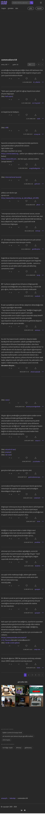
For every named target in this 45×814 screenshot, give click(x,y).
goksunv (37, 184)
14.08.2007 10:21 (28, 613)
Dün (16, 8)
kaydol (39, 8)
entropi (37, 231)
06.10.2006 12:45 (29, 231)
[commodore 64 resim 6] (36, 701)
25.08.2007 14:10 (27, 649)
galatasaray (28, 748)
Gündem (10, 8)
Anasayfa (4, 798)
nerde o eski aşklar (12, 643)
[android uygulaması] (22, 810)
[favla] (27, 78)
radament (37, 498)
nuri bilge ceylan (8, 748)
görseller (21, 682)
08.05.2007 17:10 (24, 372)
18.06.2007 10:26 (27, 498)
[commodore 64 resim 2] (22, 690)
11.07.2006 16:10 (27, 134)
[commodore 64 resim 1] (8, 690)
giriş (30, 8)
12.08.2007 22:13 (28, 589)
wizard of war (10, 449)
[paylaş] (35, 78)
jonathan (37, 542)
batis (38, 668)
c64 (6, 127)
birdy (38, 275)
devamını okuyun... (8, 365)
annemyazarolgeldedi (33, 406)
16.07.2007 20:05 (28, 566)
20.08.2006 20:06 (30, 205)
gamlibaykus (36, 249)
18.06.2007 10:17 (22, 477)
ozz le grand (36, 103)
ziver (38, 521)
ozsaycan (37, 134)
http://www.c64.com (8, 159)
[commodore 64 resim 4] (8, 701)
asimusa (37, 330)
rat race (8, 455)
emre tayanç (6, 740)
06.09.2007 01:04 (30, 667)
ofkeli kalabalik (35, 372)
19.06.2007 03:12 (28, 542)
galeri (15, 64)
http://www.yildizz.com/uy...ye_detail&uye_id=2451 (20, 198)
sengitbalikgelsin (34, 168)
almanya (18, 748)
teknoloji (12, 798)
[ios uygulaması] (25, 810)
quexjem (37, 589)
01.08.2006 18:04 (22, 168)
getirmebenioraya (34, 477)
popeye (8, 452)
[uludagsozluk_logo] (4, 2)
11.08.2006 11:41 (28, 184)
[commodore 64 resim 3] (36, 690)
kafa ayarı (8, 96)
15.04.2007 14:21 (28, 296)
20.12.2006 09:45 (30, 275)
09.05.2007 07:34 (19, 406)
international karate (13, 177)
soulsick (37, 296)
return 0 (37, 441)
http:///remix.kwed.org (9, 153)
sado (38, 119)
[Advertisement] (22, 34)
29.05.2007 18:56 (28, 440)
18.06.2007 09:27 (26, 461)
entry (4, 64)
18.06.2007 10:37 (30, 521)
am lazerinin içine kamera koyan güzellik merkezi (18, 736)
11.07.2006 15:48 (25, 103)
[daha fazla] (40, 3)
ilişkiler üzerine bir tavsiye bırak (12, 733)
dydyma (37, 566)
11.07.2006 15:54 (30, 118)
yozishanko (36, 461)
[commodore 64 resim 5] (22, 701)
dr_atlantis (36, 82)
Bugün (4, 8)
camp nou (37, 649)
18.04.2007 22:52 (28, 330)
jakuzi (38, 205)
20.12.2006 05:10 (25, 249)
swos (7, 400)
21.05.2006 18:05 (27, 82)
